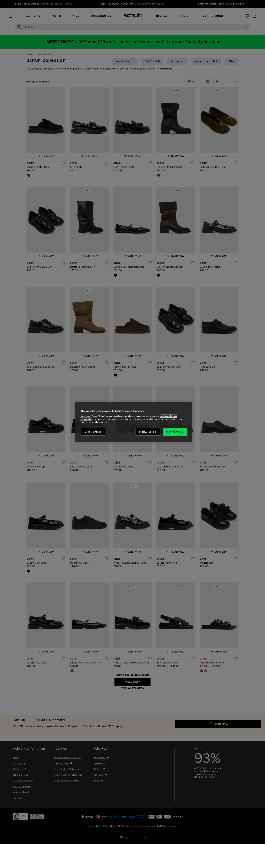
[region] (133, 422)
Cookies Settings (93, 432)
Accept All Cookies (175, 432)
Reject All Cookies (147, 432)
